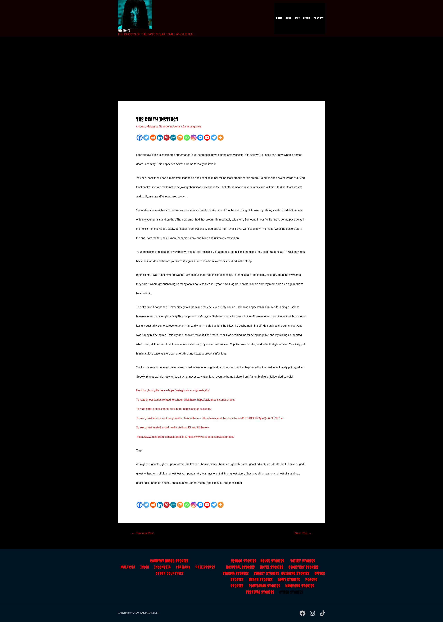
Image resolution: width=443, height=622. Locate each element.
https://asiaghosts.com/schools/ (216, 399)
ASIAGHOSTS (124, 30)
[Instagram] (194, 138)
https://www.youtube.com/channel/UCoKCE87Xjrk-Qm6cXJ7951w (242, 418)
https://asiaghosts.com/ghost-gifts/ (188, 390)
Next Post (303, 533)
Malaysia (152, 126)
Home (279, 18)
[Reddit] (153, 138)
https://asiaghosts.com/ (197, 408)
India (147, 567)
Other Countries (170, 573)
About (306, 18)
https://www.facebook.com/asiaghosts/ (211, 436)
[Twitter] (146, 138)
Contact (319, 18)
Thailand (185, 567)
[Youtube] (207, 138)
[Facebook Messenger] (200, 138)
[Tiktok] (322, 613)
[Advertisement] (221, 64)
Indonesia (165, 567)
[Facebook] (140, 138)
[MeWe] (173, 138)
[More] (221, 138)
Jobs (297, 18)
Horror (141, 126)
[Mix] (180, 138)
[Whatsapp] (187, 138)
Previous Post (143, 533)
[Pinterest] (167, 138)
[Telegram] (214, 138)
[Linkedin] (160, 138)
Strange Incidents (169, 126)
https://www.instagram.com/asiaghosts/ (160, 436)
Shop (288, 18)
